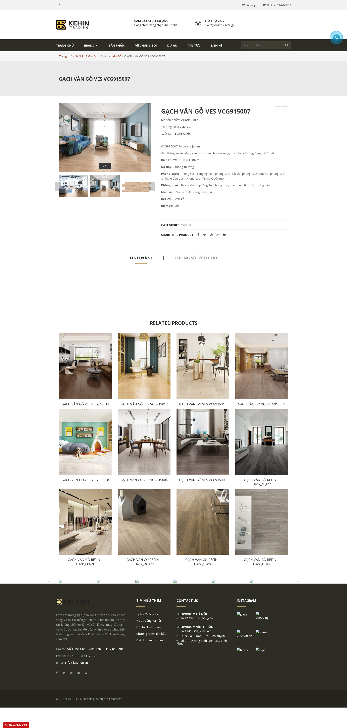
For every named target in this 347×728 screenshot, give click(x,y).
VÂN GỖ (116, 56)
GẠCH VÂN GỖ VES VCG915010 (203, 404)
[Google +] (217, 234)
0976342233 (17, 725)
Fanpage (251, 5)
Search (287, 45)
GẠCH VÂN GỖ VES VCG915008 (85, 480)
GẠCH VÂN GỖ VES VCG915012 (144, 404)
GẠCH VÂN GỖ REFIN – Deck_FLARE (85, 562)
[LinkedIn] (224, 234)
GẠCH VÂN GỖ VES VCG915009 (261, 404)
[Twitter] (204, 234)
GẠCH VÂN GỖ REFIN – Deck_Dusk (261, 562)
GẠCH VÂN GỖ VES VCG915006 (144, 480)
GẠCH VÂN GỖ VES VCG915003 (203, 480)
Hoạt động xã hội (148, 620)
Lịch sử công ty (147, 614)
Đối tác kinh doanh (149, 627)
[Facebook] (198, 234)
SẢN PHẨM (82, 56)
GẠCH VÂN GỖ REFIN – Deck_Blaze (202, 562)
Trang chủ (65, 56)
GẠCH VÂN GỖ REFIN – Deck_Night (261, 482)
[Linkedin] (79, 672)
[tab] (141, 258)
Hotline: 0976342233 (279, 5)
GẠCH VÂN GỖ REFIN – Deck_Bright (144, 562)
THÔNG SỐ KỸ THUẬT (196, 258)
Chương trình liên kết (151, 634)
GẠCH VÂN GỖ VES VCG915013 (85, 404)
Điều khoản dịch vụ (149, 640)
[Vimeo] (85, 672)
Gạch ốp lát (100, 56)
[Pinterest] (211, 234)
